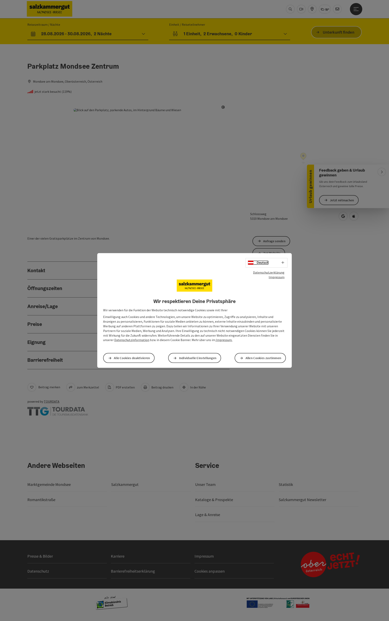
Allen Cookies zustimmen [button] (263, 358)
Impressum (276, 277)
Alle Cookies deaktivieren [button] (132, 358)
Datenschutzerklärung (268, 272)
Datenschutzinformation (131, 340)
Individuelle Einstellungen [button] (198, 358)
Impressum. (223, 340)
